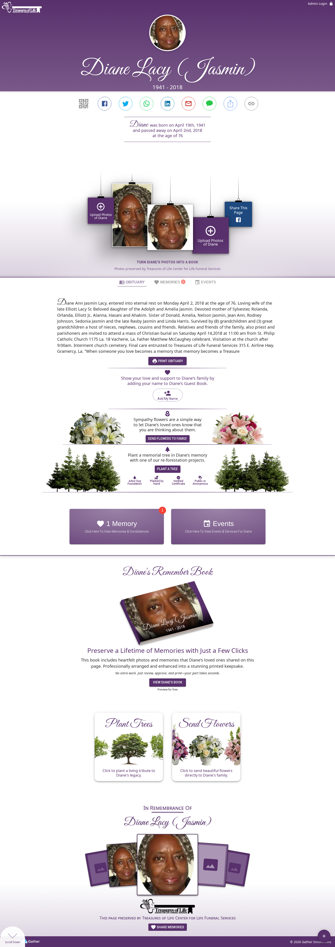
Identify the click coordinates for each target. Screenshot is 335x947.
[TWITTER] (125, 103)
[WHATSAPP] (146, 103)
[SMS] (209, 103)
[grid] (167, 217)
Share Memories (170, 927)
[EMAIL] (188, 103)
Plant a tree (167, 469)
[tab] (132, 282)
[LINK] (251, 103)
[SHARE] (230, 103)
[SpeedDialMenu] (324, 936)
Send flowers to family (167, 438)
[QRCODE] (83, 103)
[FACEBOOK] (104, 103)
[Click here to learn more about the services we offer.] (167, 907)
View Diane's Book (167, 682)
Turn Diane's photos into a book (167, 262)
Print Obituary (170, 361)
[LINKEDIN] (167, 103)
